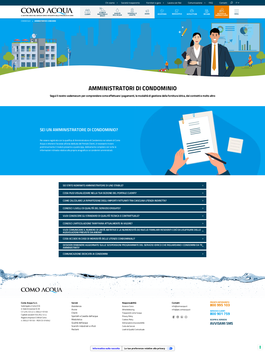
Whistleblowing (128, 309)
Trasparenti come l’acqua (132, 312)
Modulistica (177, 14)
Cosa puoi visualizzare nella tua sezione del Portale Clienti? (99, 193)
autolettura (192, 14)
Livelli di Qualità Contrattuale (133, 329)
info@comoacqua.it (179, 306)
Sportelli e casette (132, 14)
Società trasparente (130, 2)
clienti (87, 14)
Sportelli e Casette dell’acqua (84, 316)
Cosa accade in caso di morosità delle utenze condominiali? (99, 238)
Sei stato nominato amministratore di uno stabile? (93, 185)
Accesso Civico (128, 306)
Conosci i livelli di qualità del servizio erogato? (92, 208)
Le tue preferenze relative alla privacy (144, 348)
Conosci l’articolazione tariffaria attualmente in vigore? (97, 223)
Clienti (74, 312)
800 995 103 (220, 305)
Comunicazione (195, 2)
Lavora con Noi (174, 2)
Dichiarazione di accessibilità (133, 322)
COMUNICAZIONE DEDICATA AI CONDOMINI (85, 254)
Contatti (223, 2)
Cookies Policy (127, 319)
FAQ (211, 2)
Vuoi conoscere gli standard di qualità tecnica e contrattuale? (101, 216)
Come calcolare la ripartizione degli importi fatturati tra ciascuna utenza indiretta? (114, 200)
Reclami (207, 14)
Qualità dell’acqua (79, 322)
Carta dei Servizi (128, 326)
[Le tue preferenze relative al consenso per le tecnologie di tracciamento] (260, 347)
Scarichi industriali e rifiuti (83, 326)
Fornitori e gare (153, 2)
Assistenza (162, 14)
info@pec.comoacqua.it (181, 309)
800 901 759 (220, 313)
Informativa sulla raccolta (106, 348)
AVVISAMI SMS (221, 323)
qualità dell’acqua (117, 14)
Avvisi (147, 13)
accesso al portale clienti (221, 14)
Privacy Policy (127, 316)
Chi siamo (110, 2)
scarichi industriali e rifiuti (102, 14)
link (82, 147)
